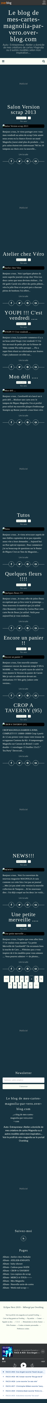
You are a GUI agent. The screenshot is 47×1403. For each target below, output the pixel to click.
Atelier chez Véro (23, 254)
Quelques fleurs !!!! (23, 576)
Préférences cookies (23, 1329)
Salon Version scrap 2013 (23, 109)
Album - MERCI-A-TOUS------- (17, 1277)
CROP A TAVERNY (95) (23, 707)
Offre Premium (11, 1325)
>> (36, 985)
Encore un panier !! (23, 640)
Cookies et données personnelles (28, 1325)
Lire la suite (23, 155)
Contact (39, 1318)
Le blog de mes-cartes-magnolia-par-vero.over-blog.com (23, 26)
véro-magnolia (25, 1137)
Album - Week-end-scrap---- (16, 1288)
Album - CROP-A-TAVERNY (16, 1270)
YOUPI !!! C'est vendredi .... (23, 315)
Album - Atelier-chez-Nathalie (17, 1257)
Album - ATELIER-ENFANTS (16, 1260)
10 (25, 985)
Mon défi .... (23, 377)
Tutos (23, 515)
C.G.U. (18, 1322)
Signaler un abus (7, 1322)
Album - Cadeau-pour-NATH (16, 1267)
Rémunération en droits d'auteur (33, 1322)
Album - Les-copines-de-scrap (17, 1274)
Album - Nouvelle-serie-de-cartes (18, 1284)
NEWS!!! (23, 856)
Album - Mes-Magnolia (13, 1281)
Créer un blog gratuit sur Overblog (13, 1318)
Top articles (30, 1318)
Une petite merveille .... (24, 917)
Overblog (39, 1307)
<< (6, 979)
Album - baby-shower (13, 1263)
